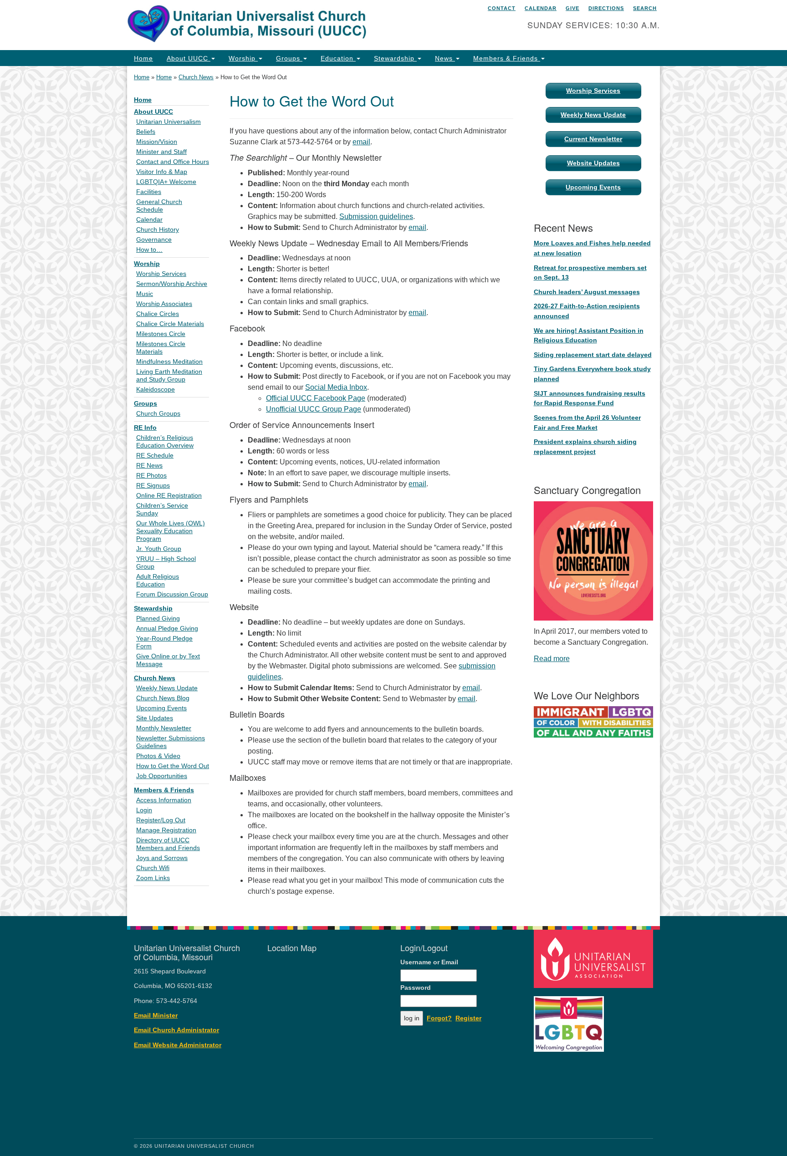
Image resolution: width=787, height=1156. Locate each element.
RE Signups (153, 485)
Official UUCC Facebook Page (315, 398)
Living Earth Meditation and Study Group (169, 375)
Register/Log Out (160, 820)
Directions (606, 8)
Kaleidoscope (155, 389)
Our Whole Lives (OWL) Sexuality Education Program (170, 531)
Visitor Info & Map (161, 171)
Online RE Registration (169, 495)
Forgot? (439, 1018)
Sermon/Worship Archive (171, 283)
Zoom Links (153, 878)
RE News (149, 465)
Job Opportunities (161, 776)
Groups (289, 58)
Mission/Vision (156, 141)
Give (572, 8)
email (361, 142)
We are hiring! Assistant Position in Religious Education (589, 335)
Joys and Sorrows (162, 858)
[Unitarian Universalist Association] (595, 958)
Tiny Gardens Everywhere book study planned (592, 373)
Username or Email (429, 962)
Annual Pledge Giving (167, 628)
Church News (196, 77)
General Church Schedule (159, 206)
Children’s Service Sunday (162, 509)
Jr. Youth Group (158, 548)
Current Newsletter (593, 139)
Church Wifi (152, 868)
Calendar (541, 8)
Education (338, 58)
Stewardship (395, 58)
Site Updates (154, 718)
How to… (149, 249)
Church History (157, 229)
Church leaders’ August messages (587, 291)
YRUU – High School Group (166, 562)
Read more (552, 658)
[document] (393, 491)
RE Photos (151, 475)
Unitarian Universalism (168, 121)
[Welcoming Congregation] (570, 1019)
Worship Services (161, 273)
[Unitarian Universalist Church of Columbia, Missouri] (282, 25)
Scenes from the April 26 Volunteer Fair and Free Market (587, 422)
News (445, 58)
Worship (243, 58)
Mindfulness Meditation (169, 361)
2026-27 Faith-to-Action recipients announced (587, 311)
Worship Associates (164, 303)
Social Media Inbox (336, 387)
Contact (502, 8)
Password (415, 987)
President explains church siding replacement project (585, 446)
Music (144, 293)
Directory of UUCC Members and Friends (168, 844)
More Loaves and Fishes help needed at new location (592, 248)
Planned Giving (158, 618)
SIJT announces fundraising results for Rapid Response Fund (589, 398)
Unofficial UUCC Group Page (313, 409)
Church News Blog (162, 698)
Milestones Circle (160, 334)
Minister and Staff (161, 151)
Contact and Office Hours (172, 161)
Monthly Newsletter (163, 728)
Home (143, 58)
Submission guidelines (376, 216)
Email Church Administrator (176, 1030)
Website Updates (593, 163)
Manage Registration (166, 830)
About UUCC (188, 58)
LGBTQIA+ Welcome (166, 181)
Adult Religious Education (157, 580)
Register (468, 1018)
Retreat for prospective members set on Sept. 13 (590, 272)
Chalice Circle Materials (170, 324)
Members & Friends (506, 58)
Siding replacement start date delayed (593, 354)
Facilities (148, 191)
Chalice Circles (157, 314)
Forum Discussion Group (172, 594)
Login (144, 810)
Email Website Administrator (177, 1045)
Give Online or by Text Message (168, 660)
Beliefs (145, 131)
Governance (154, 239)
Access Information (163, 800)
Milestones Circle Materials (160, 348)
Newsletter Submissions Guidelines (170, 742)
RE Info (145, 427)
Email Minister (156, 1015)
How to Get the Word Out (172, 766)
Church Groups (158, 413)
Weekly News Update (167, 688)
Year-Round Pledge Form (164, 642)
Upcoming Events (161, 708)
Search (645, 8)
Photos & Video (158, 756)
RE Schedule (155, 455)
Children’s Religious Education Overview (165, 441)
